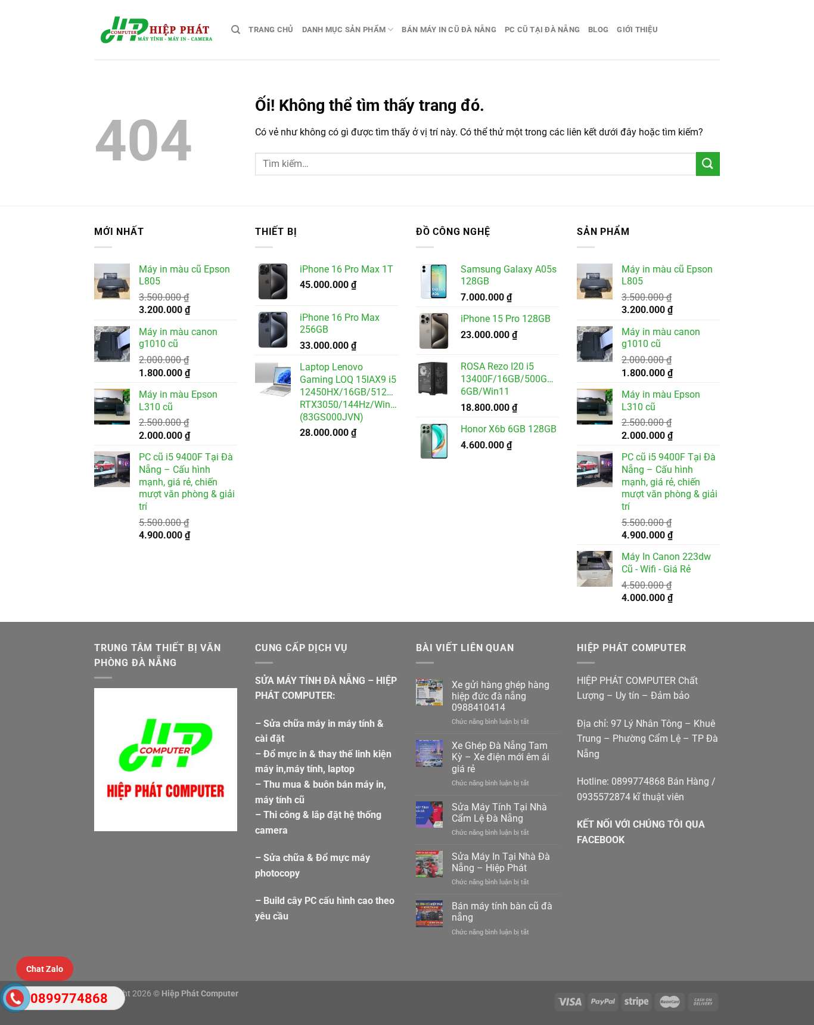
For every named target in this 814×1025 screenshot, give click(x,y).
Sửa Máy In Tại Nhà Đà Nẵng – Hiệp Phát (501, 862)
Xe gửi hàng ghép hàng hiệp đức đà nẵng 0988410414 (500, 696)
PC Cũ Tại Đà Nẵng (542, 29)
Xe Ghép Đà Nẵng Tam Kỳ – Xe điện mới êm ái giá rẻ (500, 757)
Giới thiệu (637, 29)
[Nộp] (708, 163)
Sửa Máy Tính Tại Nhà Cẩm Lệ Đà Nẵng (499, 812)
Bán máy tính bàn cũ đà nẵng (502, 911)
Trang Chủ (270, 29)
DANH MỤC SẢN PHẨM (344, 29)
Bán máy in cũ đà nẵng (449, 29)
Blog (598, 29)
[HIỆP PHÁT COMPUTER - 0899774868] (153, 30)
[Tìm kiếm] (235, 29)
